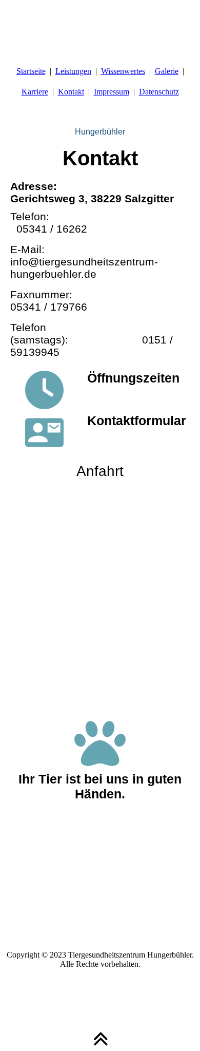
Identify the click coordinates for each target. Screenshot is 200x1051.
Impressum (111, 91)
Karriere (35, 91)
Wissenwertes (123, 71)
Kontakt (71, 91)
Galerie (166, 71)
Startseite (31, 71)
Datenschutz (159, 91)
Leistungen (73, 71)
